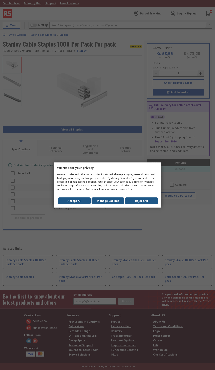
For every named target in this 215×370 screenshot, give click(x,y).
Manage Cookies (108, 201)
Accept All (74, 201)
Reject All (141, 201)
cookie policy (125, 189)
